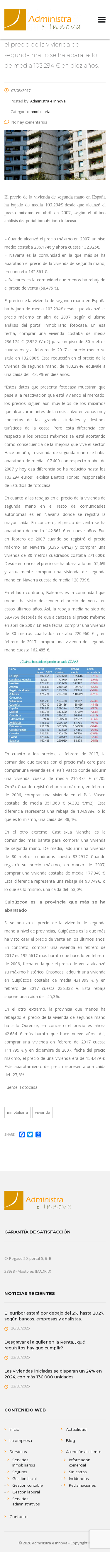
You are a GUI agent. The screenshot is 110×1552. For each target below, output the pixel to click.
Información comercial (79, 1462)
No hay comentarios (29, 122)
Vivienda (42, 1112)
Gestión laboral (26, 1492)
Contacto (18, 1516)
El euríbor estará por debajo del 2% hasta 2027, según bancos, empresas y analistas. (54, 1316)
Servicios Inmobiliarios (23, 1462)
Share (9, 1134)
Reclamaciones (82, 1485)
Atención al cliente (83, 1451)
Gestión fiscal (24, 1478)
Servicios (18, 1451)
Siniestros (78, 1471)
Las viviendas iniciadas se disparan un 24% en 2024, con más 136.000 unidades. (53, 1374)
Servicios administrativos (26, 1501)
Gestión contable (27, 1485)
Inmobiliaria (17, 1112)
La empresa (20, 1440)
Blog (70, 1440)
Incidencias (79, 1478)
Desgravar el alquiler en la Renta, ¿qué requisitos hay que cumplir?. (44, 1345)
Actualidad (76, 1429)
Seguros (19, 1471)
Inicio (14, 1429)
